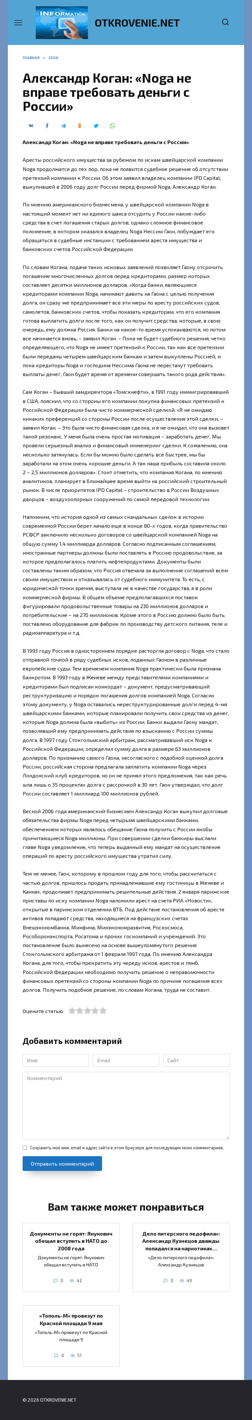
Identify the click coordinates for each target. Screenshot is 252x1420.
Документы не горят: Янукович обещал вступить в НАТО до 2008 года (71, 1240)
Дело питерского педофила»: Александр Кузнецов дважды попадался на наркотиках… (181, 1240)
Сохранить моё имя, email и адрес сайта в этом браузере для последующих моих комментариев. (127, 1147)
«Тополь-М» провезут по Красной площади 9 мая (71, 1319)
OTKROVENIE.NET (137, 22)
